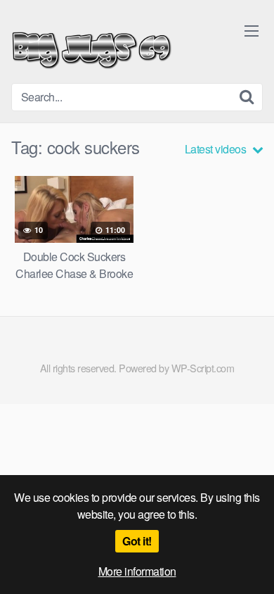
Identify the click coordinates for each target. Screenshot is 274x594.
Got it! (137, 541)
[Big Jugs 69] (91, 47)
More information (137, 571)
